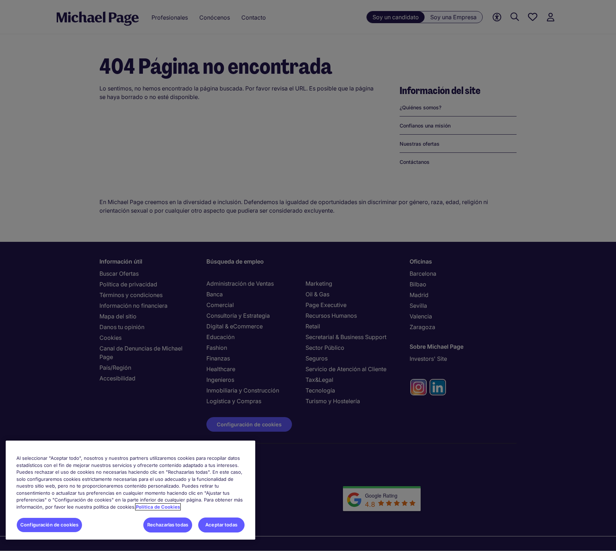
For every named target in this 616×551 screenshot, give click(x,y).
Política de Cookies (158, 507)
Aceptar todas (221, 524)
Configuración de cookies (49, 524)
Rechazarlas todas (167, 524)
